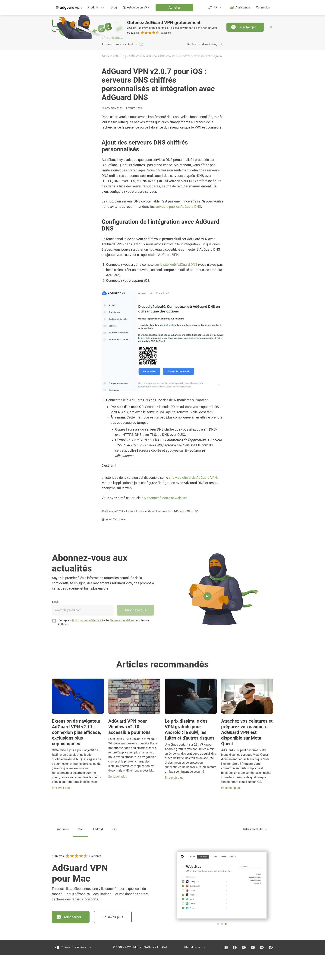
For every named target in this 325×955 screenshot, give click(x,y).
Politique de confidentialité (87, 620)
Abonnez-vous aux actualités (119, 44)
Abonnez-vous (135, 610)
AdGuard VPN (110, 56)
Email (55, 601)
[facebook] (234, 947)
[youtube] (253, 947)
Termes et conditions (122, 620)
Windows (62, 829)
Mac (81, 829)
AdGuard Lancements (158, 511)
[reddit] (271, 947)
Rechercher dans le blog (202, 44)
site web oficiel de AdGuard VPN (193, 477)
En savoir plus (113, 917)
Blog (123, 56)
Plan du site (192, 947)
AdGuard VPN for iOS (186, 511)
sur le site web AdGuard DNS (175, 264)
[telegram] (262, 947)
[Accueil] (68, 7)
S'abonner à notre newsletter (165, 498)
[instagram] (225, 947)
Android (98, 829)
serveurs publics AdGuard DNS (178, 207)
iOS (114, 829)
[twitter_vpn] (243, 947)
